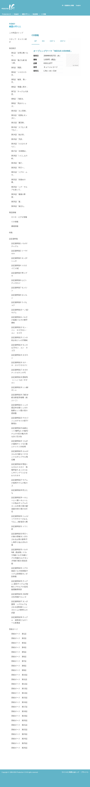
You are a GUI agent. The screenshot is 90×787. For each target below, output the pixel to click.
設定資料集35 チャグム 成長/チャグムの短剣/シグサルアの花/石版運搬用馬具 (19, 585)
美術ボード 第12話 (19, 684)
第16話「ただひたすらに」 (19, 145)
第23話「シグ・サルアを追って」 (19, 188)
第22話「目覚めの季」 (18, 181)
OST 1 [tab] (52, 41)
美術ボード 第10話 (19, 675)
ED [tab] (43, 41)
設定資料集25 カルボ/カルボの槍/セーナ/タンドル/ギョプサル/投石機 (19, 455)
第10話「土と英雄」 (19, 111)
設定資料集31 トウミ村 (19, 527)
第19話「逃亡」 (17, 163)
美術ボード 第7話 (18, 661)
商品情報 (35, 14)
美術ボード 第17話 (19, 707)
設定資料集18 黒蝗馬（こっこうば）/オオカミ (19, 380)
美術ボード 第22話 (19, 729)
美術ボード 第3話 (18, 643)
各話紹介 (12, 48)
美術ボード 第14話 (19, 693)
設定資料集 (13, 239)
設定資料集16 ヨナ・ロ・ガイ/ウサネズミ (19, 364)
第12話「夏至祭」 (18, 123)
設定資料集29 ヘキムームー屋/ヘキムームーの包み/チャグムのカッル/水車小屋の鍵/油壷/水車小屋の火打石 (19, 504)
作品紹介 (16, 14)
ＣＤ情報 (43, 14)
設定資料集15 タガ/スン (19, 356)
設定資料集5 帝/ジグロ (19, 274)
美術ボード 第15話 (19, 698)
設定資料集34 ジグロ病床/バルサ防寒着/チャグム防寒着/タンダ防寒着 (19, 572)
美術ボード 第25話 (19, 743)
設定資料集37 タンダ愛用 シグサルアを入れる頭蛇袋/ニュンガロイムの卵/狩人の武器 (19, 607)
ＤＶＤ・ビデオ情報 (19, 217)
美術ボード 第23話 (19, 734)
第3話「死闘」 (17, 67)
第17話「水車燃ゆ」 (19, 151)
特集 (11, 232)
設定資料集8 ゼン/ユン (19, 296)
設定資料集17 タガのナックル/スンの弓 (19, 371)
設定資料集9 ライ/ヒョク (19, 303)
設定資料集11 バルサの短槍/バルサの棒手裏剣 (19, 320)
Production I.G (6, 14)
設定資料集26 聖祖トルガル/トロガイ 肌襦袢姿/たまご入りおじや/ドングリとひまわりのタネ (19, 469)
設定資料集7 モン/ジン (19, 289)
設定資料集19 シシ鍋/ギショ (19, 388)
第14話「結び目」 (18, 135)
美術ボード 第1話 (18, 634)
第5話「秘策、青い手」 (18, 81)
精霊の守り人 (26, 14)
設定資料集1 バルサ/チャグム (19, 244)
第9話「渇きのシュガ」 (18, 104)
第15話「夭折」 (17, 139)
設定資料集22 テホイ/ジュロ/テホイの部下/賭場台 (19, 420)
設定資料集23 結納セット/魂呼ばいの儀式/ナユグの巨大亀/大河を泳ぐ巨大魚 (19, 432)
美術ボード (13, 629)
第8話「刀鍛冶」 (18, 99)
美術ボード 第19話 (19, 716)
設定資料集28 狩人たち (19, 491)
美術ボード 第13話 (19, 688)
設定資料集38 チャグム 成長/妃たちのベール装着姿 (19, 620)
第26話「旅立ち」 (18, 206)
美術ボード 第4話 (18, 647)
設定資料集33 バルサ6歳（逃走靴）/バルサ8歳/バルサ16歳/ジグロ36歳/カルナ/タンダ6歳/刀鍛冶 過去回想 (19, 556)
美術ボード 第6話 (18, 657)
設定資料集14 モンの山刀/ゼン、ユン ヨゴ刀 (19, 347)
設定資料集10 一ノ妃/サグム (19, 311)
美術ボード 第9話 (18, 670)
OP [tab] (35, 41)
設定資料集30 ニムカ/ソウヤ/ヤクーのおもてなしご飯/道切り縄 (19, 519)
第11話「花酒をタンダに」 (19, 116)
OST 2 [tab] (62, 41)
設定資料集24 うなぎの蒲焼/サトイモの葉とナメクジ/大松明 (19, 444)
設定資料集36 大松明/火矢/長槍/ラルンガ (19, 595)
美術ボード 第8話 (18, 666)
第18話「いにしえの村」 (19, 157)
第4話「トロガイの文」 (18, 73)
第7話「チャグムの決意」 (19, 93)
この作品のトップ (16, 33)
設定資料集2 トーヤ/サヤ (19, 252)
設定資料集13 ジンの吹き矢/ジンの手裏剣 (19, 339)
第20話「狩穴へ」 (18, 168)
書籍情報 (14, 226)
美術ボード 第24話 (19, 739)
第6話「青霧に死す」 (19, 87)
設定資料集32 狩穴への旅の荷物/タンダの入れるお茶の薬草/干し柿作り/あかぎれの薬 (19, 539)
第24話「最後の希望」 (18, 195)
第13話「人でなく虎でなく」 (19, 128)
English (78, 5)
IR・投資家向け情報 (68, 5)
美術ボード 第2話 (18, 638)
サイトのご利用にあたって (70, 772)
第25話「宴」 (16, 202)
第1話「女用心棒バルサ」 (19, 54)
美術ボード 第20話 (19, 720)
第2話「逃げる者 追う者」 (19, 61)
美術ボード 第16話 (19, 702)
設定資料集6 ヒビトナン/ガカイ (19, 281)
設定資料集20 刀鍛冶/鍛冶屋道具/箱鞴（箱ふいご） (19, 397)
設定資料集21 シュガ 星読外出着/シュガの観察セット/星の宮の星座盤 (19, 409)
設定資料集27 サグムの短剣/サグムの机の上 (19, 482)
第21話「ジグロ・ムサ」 (19, 173)
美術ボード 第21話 (19, 725)
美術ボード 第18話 (19, 711)
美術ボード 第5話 (18, 652)
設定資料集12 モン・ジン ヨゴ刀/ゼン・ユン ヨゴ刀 (19, 330)
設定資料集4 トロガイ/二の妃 (19, 267)
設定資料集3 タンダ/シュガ (19, 259)
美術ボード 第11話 (19, 679)
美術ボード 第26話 (19, 748)
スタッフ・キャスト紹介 (18, 40)
